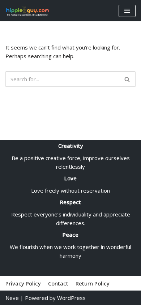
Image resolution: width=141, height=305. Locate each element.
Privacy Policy (23, 283)
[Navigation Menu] (127, 11)
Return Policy (93, 283)
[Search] (127, 79)
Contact (58, 283)
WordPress (71, 297)
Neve (12, 297)
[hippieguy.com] (27, 10)
